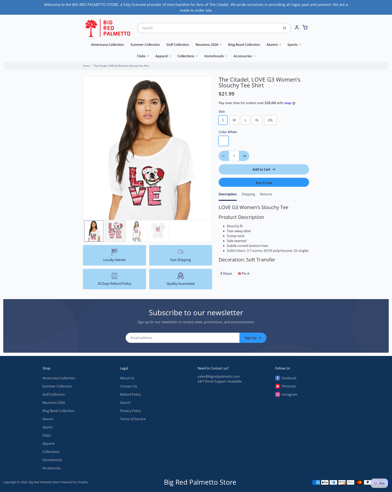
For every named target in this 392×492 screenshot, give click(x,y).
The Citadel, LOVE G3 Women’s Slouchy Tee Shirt (121, 66)
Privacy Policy (130, 411)
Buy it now (264, 182)
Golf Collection (177, 44)
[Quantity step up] (244, 156)
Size (222, 111)
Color (228, 132)
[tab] (230, 195)
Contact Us (128, 386)
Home (86, 66)
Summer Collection (145, 44)
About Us (127, 378)
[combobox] (208, 28)
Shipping (248, 194)
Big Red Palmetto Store (44, 482)
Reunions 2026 (207, 44)
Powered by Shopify (74, 482)
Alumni (272, 44)
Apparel (161, 56)
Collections (185, 56)
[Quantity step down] (224, 156)
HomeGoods (214, 56)
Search (125, 402)
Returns (266, 194)
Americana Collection (107, 44)
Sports (292, 44)
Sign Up (250, 338)
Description (228, 194)
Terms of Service (133, 419)
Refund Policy (130, 394)
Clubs (141, 56)
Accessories (243, 56)
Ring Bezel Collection (244, 44)
